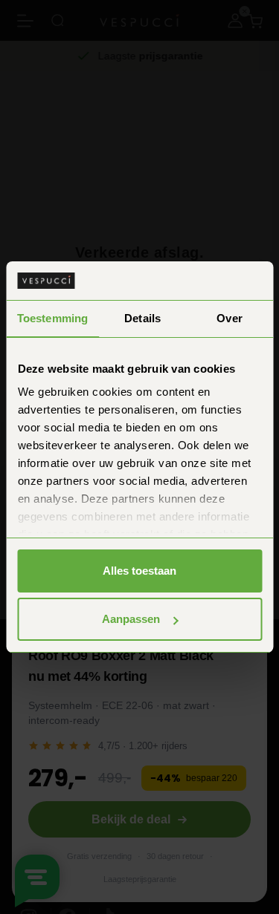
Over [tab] (229, 318)
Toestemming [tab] (52, 318)
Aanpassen (131, 619)
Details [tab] (142, 318)
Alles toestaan (139, 570)
